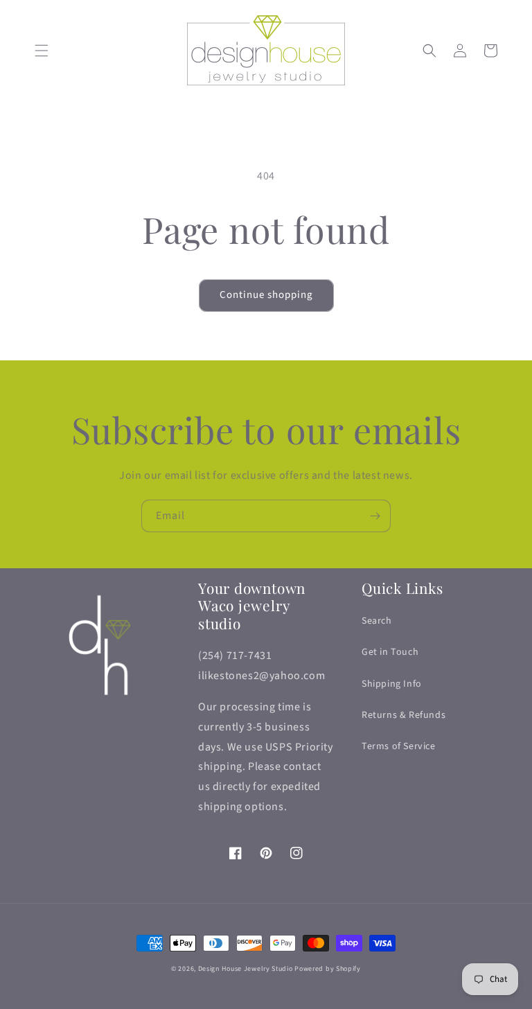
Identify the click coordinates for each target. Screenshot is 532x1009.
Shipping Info (392, 684)
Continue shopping (266, 295)
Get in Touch (390, 652)
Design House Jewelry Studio (245, 969)
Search (377, 621)
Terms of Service (399, 746)
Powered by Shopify (327, 969)
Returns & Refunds (403, 715)
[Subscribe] (375, 516)
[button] (41, 50)
